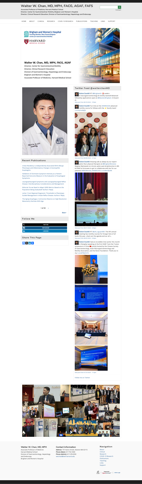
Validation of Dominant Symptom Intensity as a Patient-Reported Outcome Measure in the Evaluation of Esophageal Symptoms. (43, 176)
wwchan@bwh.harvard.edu (65, 456)
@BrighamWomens (109, 164)
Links (101, 463)
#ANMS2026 (106, 106)
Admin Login (117, 472)
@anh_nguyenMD (99, 232)
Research (103, 454)
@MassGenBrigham (104, 98)
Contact (118, 10)
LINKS (103, 21)
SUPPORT (111, 21)
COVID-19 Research (106, 456)
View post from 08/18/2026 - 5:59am (85, 102)
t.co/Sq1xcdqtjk (80, 110)
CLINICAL (41, 21)
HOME (24, 21)
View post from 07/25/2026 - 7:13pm (85, 372)
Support (103, 465)
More (63, 212)
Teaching (103, 461)
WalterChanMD (84, 93)
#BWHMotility (87, 171)
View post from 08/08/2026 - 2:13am (85, 158)
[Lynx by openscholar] (99, 472)
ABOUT (32, 21)
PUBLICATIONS (81, 21)
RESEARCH (51, 21)
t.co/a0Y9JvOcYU (83, 253)
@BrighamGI (97, 93)
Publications (104, 458)
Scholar (106, 472)
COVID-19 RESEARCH (65, 21)
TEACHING (94, 21)
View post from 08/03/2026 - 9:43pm (85, 238)
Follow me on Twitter (82, 378)
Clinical (102, 452)
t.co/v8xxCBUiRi (106, 171)
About (102, 450)
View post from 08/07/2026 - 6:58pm (85, 228)
